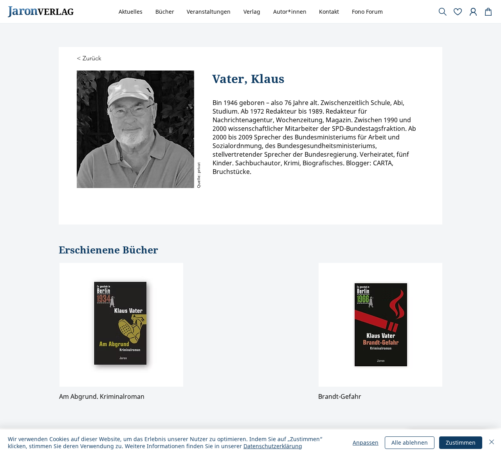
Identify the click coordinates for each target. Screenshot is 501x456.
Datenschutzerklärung (155, 289)
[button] (407, 153)
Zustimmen (461, 442)
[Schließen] (491, 443)
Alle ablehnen (409, 442)
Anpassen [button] (365, 442)
